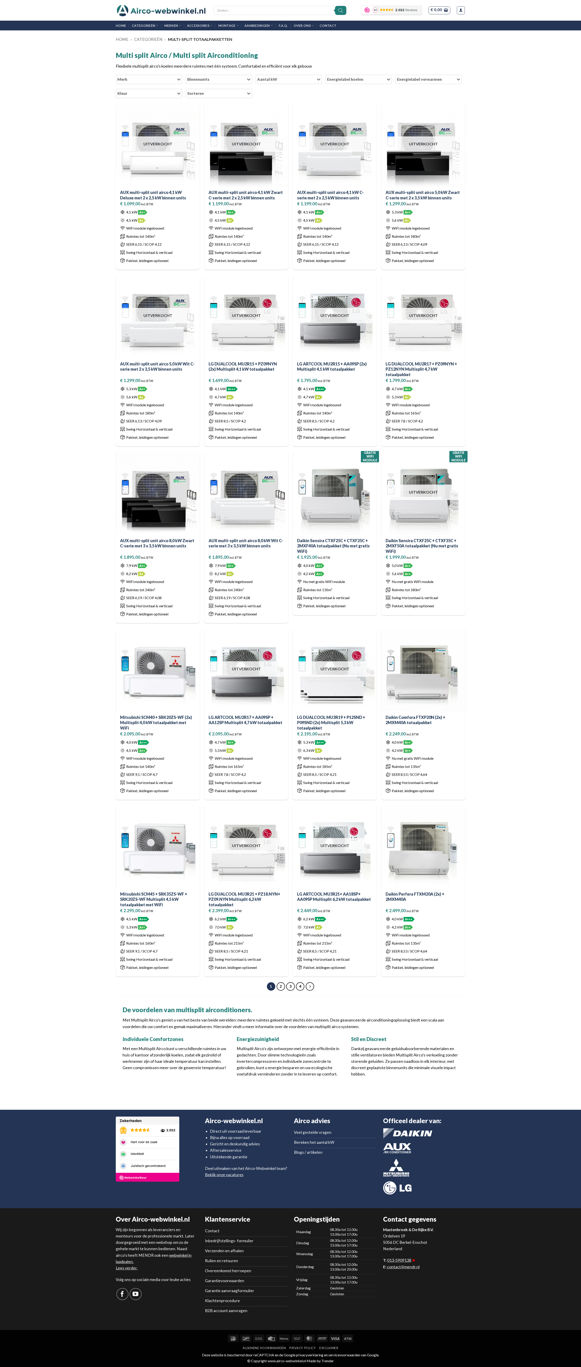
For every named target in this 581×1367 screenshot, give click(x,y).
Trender (327, 1361)
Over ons (302, 25)
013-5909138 (399, 1260)
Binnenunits (198, 79)
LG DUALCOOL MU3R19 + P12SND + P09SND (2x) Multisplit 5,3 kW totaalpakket (331, 722)
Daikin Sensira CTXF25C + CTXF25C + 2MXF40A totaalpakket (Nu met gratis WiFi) (333, 546)
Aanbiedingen (257, 25)
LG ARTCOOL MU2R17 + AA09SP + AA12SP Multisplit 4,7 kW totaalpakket (245, 720)
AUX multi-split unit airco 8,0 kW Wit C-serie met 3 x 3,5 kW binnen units (246, 543)
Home (121, 25)
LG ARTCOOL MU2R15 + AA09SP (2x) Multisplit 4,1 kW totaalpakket (332, 366)
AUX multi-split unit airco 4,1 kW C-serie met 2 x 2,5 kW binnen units (330, 195)
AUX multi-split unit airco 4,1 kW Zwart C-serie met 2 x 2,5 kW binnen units (246, 195)
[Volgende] (310, 986)
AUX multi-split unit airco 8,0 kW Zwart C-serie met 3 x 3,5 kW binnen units (157, 543)
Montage (227, 25)
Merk (122, 79)
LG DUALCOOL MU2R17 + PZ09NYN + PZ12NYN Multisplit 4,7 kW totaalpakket (421, 369)
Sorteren (195, 93)
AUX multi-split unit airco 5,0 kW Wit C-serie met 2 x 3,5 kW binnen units (157, 366)
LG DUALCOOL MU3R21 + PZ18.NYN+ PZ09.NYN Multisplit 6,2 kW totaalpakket (244, 899)
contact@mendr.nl (403, 1266)
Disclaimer (328, 1348)
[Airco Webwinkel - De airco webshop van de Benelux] (161, 10)
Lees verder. (127, 1268)
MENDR (146, 1255)
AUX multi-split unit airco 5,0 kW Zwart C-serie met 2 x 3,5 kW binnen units (423, 195)
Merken (171, 25)
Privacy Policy (302, 1348)
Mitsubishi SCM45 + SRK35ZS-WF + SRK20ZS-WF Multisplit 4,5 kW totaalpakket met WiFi (153, 899)
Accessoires (198, 25)
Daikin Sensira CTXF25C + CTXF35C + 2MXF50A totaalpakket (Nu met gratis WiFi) (422, 546)
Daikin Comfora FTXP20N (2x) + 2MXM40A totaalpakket (415, 720)
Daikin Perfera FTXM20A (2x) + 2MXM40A (415, 897)
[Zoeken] (340, 10)
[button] (439, 10)
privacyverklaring (309, 1355)
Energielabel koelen (345, 79)
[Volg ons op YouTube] (136, 1294)
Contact (328, 25)
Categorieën (143, 25)
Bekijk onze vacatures (224, 1174)
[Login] (461, 10)
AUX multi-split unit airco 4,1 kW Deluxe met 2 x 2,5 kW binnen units (153, 195)
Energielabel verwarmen (419, 79)
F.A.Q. (283, 25)
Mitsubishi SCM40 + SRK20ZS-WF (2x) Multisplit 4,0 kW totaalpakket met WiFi (156, 722)
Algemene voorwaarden (264, 1348)
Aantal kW (267, 79)
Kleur (122, 93)
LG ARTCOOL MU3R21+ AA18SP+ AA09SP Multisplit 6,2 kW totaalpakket (334, 897)
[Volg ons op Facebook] (122, 1294)
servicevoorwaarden (344, 1355)
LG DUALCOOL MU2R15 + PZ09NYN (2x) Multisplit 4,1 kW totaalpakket (243, 366)
